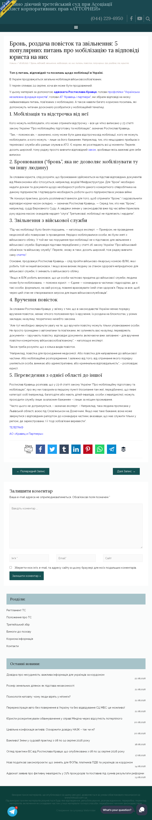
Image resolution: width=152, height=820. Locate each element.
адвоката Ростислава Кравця (75, 91)
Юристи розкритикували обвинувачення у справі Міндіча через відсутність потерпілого (64, 718)
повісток (88, 63)
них (73, 63)
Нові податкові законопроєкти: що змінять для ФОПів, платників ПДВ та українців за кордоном (69, 762)
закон (92, 149)
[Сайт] (123, 558)
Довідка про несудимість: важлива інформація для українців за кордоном (55, 674)
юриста (125, 63)
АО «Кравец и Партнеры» (26, 433)
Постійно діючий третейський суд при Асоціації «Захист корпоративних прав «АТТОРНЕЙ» (57, 6)
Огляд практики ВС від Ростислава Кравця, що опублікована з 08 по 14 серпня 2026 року (65, 751)
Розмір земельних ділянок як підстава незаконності (40, 685)
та (118, 63)
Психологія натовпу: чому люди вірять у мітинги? (38, 696)
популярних (98, 63)
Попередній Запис (30, 471)
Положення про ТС (19, 617)
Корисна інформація (19, 638)
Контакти (12, 646)
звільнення (51, 63)
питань (79, 63)
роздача (112, 63)
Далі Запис (126, 471)
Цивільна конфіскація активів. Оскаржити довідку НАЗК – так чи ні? (50, 729)
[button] (76, 27)
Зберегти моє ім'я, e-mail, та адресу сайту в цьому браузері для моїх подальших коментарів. (75, 567)
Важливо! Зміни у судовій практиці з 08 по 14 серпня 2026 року (48, 740)
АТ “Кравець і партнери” (75, 96)
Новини (12, 63)
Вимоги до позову (18, 631)
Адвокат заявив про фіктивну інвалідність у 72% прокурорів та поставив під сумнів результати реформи (75, 773)
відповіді (41, 63)
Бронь (33, 63)
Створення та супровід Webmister (76, 810)
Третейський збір (18, 624)
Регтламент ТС (16, 610)
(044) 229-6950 (107, 18)
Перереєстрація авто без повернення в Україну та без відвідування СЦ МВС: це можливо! (65, 707)
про (106, 63)
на (69, 63)
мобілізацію (62, 63)
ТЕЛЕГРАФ (16, 427)
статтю (21, 254)
